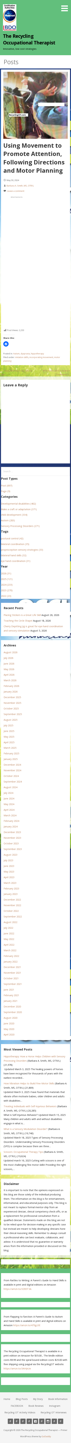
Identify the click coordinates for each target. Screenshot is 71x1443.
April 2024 (9, 809)
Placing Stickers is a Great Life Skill (22, 615)
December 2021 (12, 967)
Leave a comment (15, 190)
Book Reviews (36, 1405)
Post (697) (6, 485)
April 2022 (9, 944)
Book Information (58, 1399)
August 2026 (10, 652)
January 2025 (11, 759)
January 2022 (11, 961)
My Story (38, 1399)
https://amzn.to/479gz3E (26, 1325)
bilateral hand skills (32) (13, 555)
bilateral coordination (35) (15, 544)
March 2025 (10, 747)
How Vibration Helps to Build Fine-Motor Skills (29, 1083)
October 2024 (11, 776)
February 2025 (11, 753)
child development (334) (14, 514)
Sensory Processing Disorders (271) (20, 526)
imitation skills (21, 357)
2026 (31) (6, 573)
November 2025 (12, 702)
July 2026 (8, 658)
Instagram (54, 1405)
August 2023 (10, 854)
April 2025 (9, 742)
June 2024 (9, 798)
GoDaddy (46, 1436)
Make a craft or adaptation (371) (19, 509)
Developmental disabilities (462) (18, 503)
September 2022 (13, 916)
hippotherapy (37, 353)
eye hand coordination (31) (15, 561)
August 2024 (10, 787)
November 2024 (12, 770)
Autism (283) (8, 520)
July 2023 (8, 860)
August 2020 (10, 1017)
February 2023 (11, 888)
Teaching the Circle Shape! (18, 620)
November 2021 (12, 972)
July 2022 (8, 927)
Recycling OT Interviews (54, 1412)
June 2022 (9, 933)
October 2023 (11, 843)
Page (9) (5, 491)
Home (6, 1399)
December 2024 (12, 764)
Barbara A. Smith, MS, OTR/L (20, 185)
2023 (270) (7, 590)
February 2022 (11, 956)
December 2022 (12, 899)
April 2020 (9, 1034)
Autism (16, 353)
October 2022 (11, 910)
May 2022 (9, 939)
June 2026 (9, 663)
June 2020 (9, 1023)
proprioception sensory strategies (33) (22, 549)
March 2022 (10, 950)
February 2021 (11, 995)
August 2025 (10, 719)
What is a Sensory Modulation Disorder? (25, 1129)
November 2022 (12, 905)
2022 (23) (6, 596)
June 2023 (9, 866)
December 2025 (12, 697)
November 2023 (12, 837)
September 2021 (13, 984)
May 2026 (9, 669)
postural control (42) (12, 538)
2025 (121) (7, 579)
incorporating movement (41, 357)
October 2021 (11, 978)
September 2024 (13, 781)
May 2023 (9, 871)
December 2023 (12, 832)
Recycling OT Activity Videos (19, 1412)
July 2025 (8, 725)
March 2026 (10, 680)
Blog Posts (22, 1399)
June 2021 (9, 989)
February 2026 (11, 686)
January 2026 (11, 691)
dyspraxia (25, 353)
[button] (65, 6)
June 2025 (9, 731)
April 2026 (9, 674)
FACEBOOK (17, 1405)
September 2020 (13, 1012)
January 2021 (11, 1000)
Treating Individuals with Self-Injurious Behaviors (30, 1106)
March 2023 (10, 882)
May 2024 (9, 804)
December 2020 (12, 1006)
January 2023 (11, 894)
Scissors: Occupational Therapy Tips (23, 1151)
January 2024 (11, 826)
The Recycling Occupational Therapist (29, 39)
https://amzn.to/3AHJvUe (17, 1368)
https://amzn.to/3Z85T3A (17, 1289)
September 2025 (13, 714)
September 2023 (13, 849)
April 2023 (9, 877)
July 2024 (8, 792)
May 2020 (9, 1029)
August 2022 (10, 922)
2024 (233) (7, 584)
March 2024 (10, 815)
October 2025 (11, 708)
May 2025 (9, 736)
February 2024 (11, 820)
